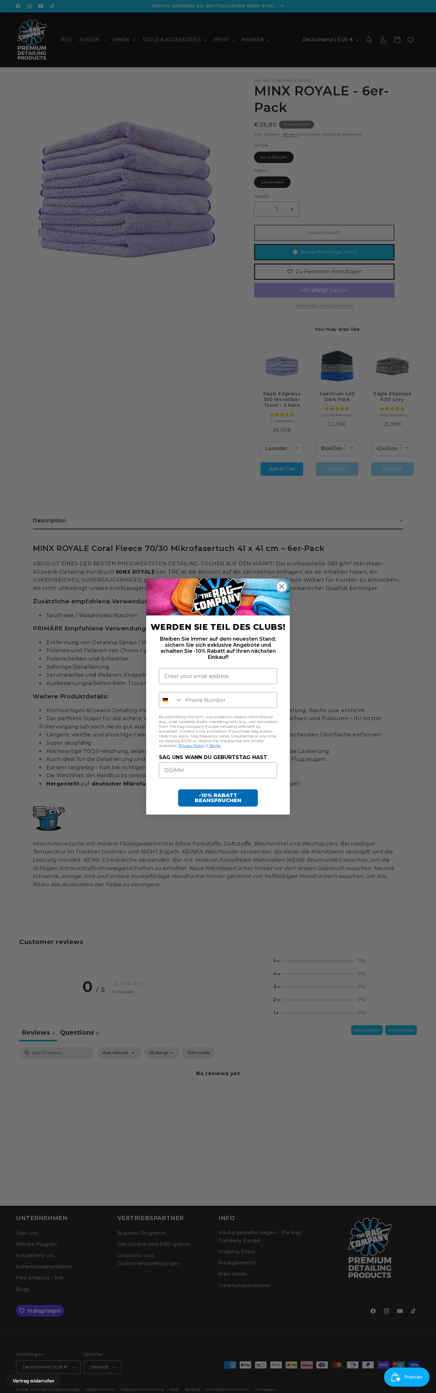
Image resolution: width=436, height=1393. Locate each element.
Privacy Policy (191, 745)
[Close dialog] (281, 586)
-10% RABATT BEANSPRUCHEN (218, 797)
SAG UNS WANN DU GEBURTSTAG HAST (213, 757)
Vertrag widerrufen (33, 1380)
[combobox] (170, 700)
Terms (214, 745)
